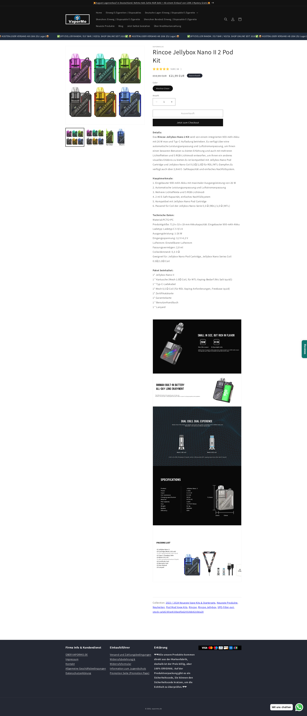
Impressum (72, 659)
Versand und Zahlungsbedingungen (130, 654)
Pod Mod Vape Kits (177, 607)
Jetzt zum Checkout (188, 122)
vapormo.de (157, 709)
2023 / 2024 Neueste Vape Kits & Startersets (191, 602)
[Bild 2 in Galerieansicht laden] (95, 137)
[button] (171, 12)
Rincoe (193, 607)
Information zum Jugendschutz (128, 668)
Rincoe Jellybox (207, 607)
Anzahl (156, 95)
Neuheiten (159, 607)
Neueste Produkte (227, 602)
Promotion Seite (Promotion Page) (129, 673)
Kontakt (70, 664)
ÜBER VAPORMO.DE (77, 654)
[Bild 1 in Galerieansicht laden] (75, 137)
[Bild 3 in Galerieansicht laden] (115, 137)
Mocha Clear (164, 89)
